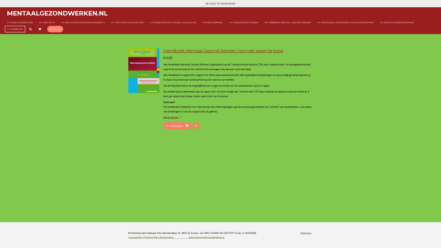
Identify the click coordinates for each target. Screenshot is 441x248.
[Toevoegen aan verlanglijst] (195, 125)
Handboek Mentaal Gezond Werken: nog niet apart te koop (223, 50)
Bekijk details (170, 117)
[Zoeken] (30, 29)
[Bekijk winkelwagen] (39, 29)
